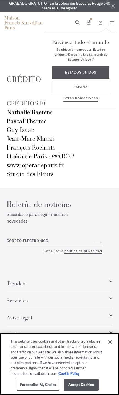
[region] (59, 364)
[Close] (110, 342)
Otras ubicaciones (80, 98)
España (81, 87)
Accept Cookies (81, 384)
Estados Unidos (80, 72)
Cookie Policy (68, 373)
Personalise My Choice (38, 384)
